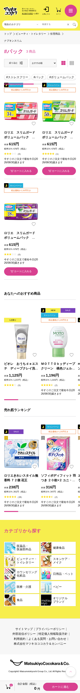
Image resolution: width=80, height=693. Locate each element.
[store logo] (10, 11)
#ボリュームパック (61, 77)
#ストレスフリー (17, 77)
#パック (39, 77)
